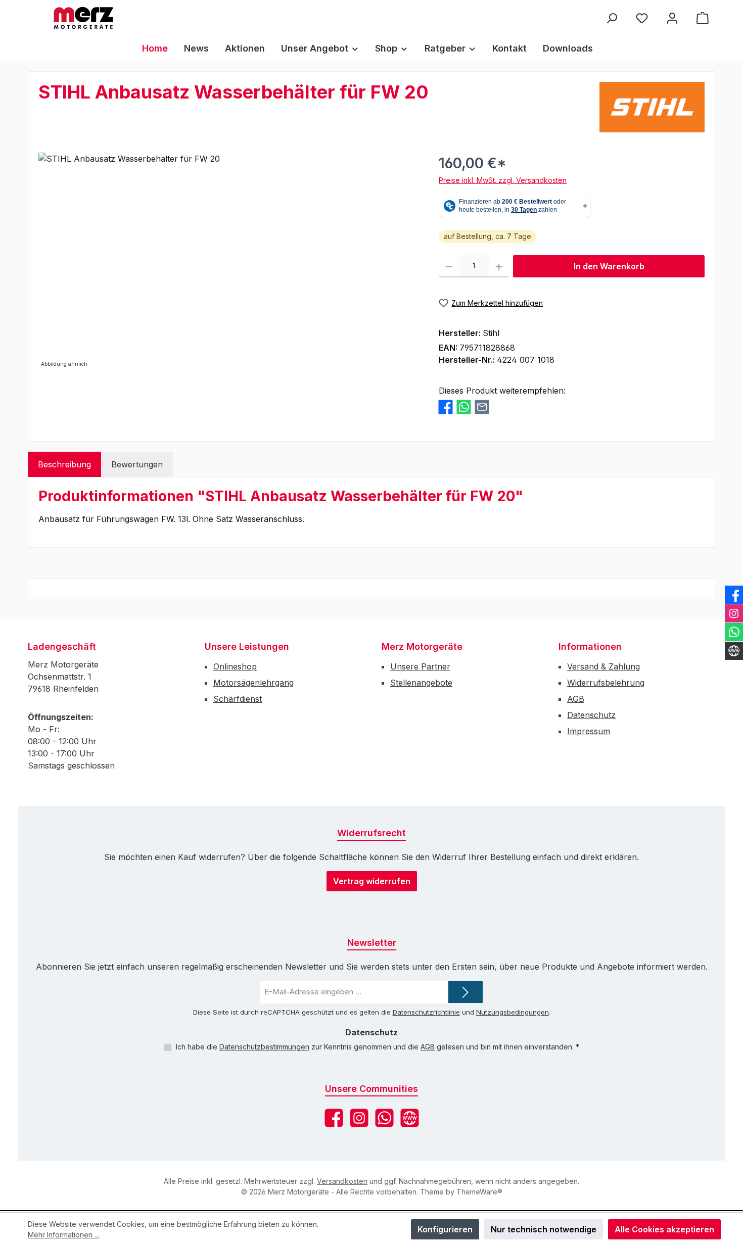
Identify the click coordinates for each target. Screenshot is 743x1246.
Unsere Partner (420, 666)
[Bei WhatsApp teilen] (464, 407)
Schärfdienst (237, 699)
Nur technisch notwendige (543, 1229)
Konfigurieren (445, 1229)
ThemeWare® (479, 1191)
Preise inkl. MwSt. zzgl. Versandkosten (503, 180)
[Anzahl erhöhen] (499, 266)
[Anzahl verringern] (449, 266)
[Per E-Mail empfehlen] (482, 407)
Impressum (588, 731)
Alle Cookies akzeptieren (664, 1229)
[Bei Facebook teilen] (445, 407)
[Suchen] (611, 18)
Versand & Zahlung (603, 666)
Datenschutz (591, 715)
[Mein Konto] (672, 18)
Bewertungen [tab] (137, 464)
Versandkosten (342, 1181)
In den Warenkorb (609, 266)
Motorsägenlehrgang (253, 683)
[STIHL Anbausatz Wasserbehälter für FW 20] (228, 261)
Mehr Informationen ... (63, 1234)
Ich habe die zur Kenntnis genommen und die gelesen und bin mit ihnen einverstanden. (377, 1046)
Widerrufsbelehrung (605, 683)
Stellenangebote (421, 683)
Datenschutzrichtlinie (426, 1012)
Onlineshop (235, 666)
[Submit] (465, 992)
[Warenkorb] (702, 18)
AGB (575, 699)
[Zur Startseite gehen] (83, 18)
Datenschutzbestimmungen (264, 1046)
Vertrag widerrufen (371, 881)
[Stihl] (652, 107)
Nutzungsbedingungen (512, 1012)
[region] (228, 261)
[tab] (64, 464)
